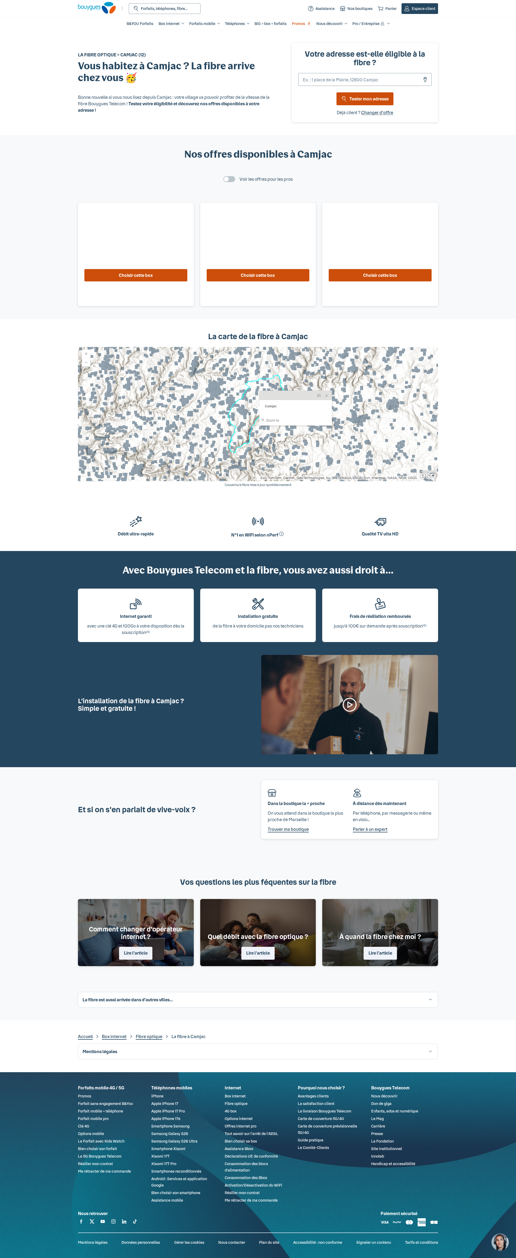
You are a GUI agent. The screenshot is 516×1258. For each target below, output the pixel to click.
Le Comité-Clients (313, 1147)
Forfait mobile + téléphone (100, 1111)
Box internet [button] (169, 23)
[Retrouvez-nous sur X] (92, 1222)
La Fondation (382, 1141)
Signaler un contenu (373, 1242)
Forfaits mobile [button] (202, 23)
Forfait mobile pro (93, 1118)
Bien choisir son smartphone (175, 1192)
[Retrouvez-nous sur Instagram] (113, 1222)
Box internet (114, 1036)
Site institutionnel (386, 1148)
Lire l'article (136, 952)
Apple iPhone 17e (165, 1118)
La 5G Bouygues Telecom (99, 1156)
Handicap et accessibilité (393, 1163)
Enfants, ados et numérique (394, 1111)
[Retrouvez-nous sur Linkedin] (124, 1222)
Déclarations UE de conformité (251, 1156)
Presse (377, 1133)
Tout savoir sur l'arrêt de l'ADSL (251, 1133)
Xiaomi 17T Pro (163, 1163)
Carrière (378, 1126)
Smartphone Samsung (170, 1126)
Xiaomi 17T (160, 1156)
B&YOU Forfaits (140, 23)
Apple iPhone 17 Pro (168, 1111)
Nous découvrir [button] (329, 23)
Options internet (239, 1118)
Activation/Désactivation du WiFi (253, 1185)
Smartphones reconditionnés (176, 1171)
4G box (230, 1111)
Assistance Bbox (239, 1148)
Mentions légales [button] (100, 1051)
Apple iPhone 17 (164, 1103)
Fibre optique (149, 1036)
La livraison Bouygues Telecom (324, 1111)
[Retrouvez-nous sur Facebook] (81, 1222)
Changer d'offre (377, 112)
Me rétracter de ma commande (104, 1171)
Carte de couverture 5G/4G (321, 1118)
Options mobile (91, 1133)
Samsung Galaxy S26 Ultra (174, 1141)
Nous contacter (231, 1242)
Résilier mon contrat (95, 1163)
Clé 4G (83, 1126)
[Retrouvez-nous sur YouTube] (102, 1222)
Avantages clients (313, 1096)
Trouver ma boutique (288, 829)
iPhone (157, 1096)
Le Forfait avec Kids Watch (101, 1141)
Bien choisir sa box (241, 1141)
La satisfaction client (316, 1103)
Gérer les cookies (189, 1242)
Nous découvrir (384, 1096)
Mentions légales (93, 1242)
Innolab (377, 1156)
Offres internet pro (240, 1126)
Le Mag (377, 1118)
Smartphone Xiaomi (168, 1148)
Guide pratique (310, 1140)
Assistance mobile (167, 1200)
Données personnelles (140, 1242)
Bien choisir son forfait (97, 1148)
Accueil (85, 1036)
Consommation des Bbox (246, 1177)
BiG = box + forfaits (270, 23)
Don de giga (381, 1103)
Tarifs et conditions (421, 1242)
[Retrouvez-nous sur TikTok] (135, 1222)
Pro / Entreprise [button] (365, 23)
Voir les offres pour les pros (266, 179)
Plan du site (269, 1242)
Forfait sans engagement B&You (105, 1103)
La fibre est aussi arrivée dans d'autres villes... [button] (128, 999)
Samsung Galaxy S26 (169, 1133)
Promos (298, 23)
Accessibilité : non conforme (317, 1242)
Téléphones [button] (235, 23)
